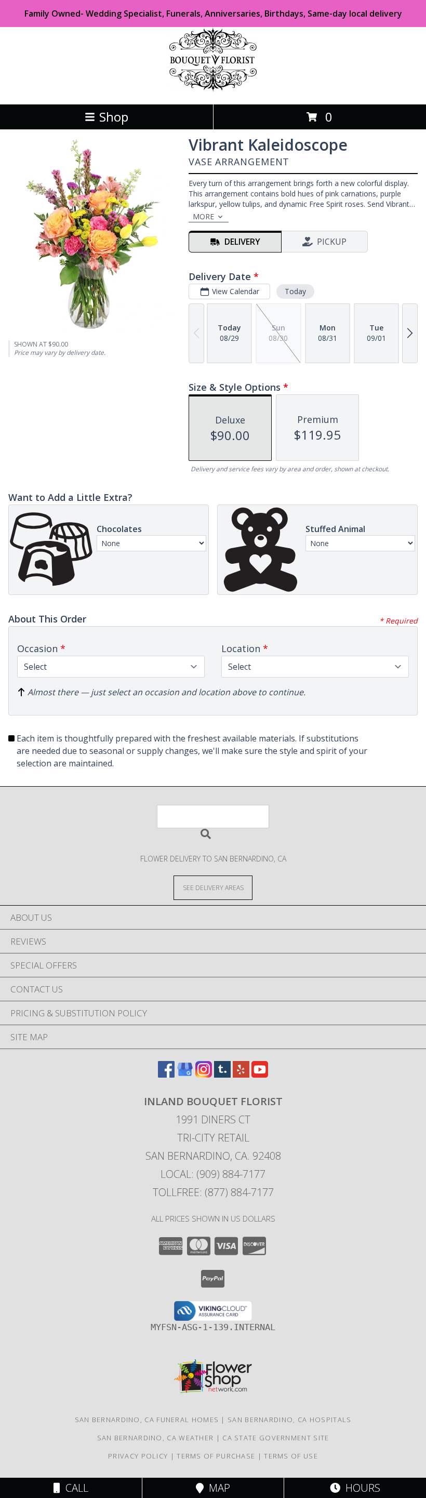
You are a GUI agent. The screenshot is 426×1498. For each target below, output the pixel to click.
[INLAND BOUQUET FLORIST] (213, 89)
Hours (360, 1488)
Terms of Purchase (216, 1456)
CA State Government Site (275, 1437)
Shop (113, 116)
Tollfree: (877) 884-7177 (213, 1192)
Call (74, 1488)
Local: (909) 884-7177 (213, 1174)
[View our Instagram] (203, 1074)
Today (295, 291)
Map (217, 1488)
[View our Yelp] (241, 1074)
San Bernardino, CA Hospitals (289, 1419)
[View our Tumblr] (222, 1074)
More (203, 216)
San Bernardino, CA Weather (155, 1437)
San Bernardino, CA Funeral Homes (147, 1419)
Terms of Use (291, 1456)
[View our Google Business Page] (185, 1074)
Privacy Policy (138, 1456)
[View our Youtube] (259, 1074)
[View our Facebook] (166, 1074)
